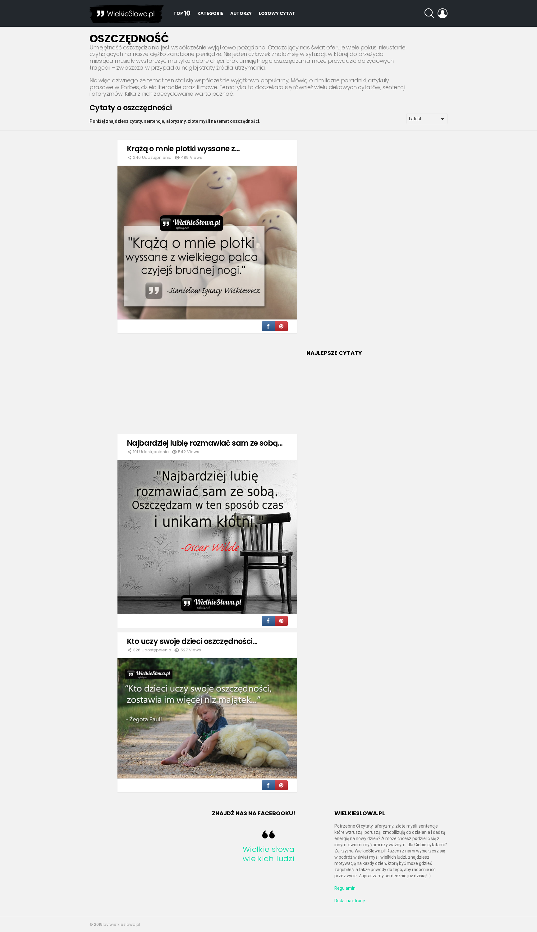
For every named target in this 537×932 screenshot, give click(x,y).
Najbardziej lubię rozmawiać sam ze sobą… (204, 443)
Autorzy (241, 13)
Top (181, 13)
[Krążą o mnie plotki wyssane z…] (207, 242)
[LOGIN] (443, 13)
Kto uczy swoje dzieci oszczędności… (192, 641)
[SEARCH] (429, 13)
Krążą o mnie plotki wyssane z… (183, 149)
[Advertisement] (207, 381)
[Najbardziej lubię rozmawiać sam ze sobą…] (207, 537)
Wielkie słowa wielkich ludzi (269, 854)
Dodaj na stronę (349, 900)
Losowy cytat (277, 13)
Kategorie (210, 13)
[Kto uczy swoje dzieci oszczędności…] (207, 718)
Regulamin (345, 888)
